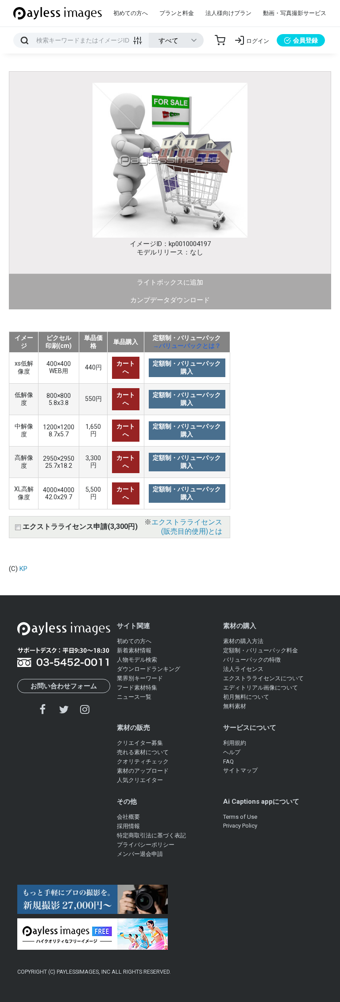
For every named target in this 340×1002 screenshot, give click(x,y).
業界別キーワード (140, 678)
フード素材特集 (137, 687)
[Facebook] (43, 709)
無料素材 (234, 706)
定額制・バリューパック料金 (260, 650)
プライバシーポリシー (145, 844)
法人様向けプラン (228, 13)
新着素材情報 (134, 650)
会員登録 (305, 40)
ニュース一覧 (134, 697)
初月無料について (246, 697)
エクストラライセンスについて (263, 678)
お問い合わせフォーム (64, 686)
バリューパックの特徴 (252, 659)
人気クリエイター (140, 780)
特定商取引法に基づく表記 (151, 835)
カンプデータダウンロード (170, 300)
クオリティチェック (143, 761)
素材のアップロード (143, 770)
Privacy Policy (240, 825)
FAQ (228, 761)
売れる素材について (143, 752)
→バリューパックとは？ (187, 345)
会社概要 (128, 816)
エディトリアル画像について (260, 687)
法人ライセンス (243, 669)
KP (23, 569)
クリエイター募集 (140, 743)
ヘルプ (231, 752)
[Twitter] (64, 709)
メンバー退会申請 (140, 854)
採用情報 (128, 826)
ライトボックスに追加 (170, 282)
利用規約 (234, 743)
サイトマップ (240, 770)
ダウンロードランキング (148, 669)
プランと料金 (176, 13)
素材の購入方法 (243, 641)
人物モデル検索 (137, 659)
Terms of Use (240, 816)
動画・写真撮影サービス (294, 13)
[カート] (220, 40)
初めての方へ (130, 13)
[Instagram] (84, 709)
